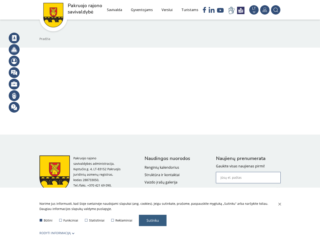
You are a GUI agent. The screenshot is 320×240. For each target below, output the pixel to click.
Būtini (48, 220)
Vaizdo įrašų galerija (161, 182)
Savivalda (114, 9)
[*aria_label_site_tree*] (264, 10)
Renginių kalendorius (162, 167)
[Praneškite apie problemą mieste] (14, 49)
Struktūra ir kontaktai (162, 174)
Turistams (189, 9)
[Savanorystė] (14, 95)
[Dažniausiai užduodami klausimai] (14, 107)
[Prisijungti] (14, 61)
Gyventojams (142, 9)
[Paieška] (275, 10)
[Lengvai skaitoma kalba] (240, 10)
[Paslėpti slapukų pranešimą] (279, 204)
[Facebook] (204, 10)
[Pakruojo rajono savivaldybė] (54, 174)
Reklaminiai (123, 220)
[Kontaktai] (14, 38)
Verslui (167, 9)
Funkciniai (70, 220)
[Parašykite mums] (14, 72)
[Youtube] (220, 11)
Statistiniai (96, 220)
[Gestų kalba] (232, 10)
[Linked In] (212, 10)
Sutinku (153, 220)
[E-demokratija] (14, 84)
